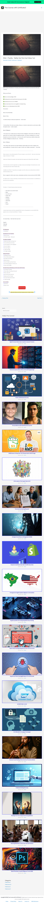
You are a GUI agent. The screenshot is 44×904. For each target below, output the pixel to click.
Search (3, 308)
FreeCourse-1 (14, 60)
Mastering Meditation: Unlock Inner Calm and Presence (22, 843)
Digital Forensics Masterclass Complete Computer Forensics (22, 342)
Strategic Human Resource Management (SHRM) (22, 537)
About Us (20, 901)
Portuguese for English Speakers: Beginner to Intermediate (22, 592)
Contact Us (27, 901)
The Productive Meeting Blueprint (22, 509)
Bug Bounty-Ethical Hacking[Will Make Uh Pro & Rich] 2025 (22, 676)
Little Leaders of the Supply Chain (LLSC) (22, 481)
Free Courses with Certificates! (15, 7)
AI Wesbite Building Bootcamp (22, 787)
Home (7, 901)
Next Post (40, 298)
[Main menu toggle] (41, 7)
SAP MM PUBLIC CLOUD (22, 704)
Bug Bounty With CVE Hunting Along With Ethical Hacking (22, 620)
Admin (25, 343)
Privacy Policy (13, 901)
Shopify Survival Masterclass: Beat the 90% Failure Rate (22, 564)
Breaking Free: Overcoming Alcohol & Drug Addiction (22, 815)
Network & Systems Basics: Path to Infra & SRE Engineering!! (22, 369)
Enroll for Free (22, 287)
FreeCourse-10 (8, 884)
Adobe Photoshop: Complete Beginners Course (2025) (22, 871)
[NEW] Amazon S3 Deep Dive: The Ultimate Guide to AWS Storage (22, 453)
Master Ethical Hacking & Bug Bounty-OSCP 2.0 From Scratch (22, 648)
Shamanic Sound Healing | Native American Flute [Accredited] (22, 759)
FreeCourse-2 (8, 886)
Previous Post (4, 298)
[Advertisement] (22, 20)
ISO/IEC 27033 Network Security (22, 397)
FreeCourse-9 (8, 889)
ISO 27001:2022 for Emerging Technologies (22, 732)
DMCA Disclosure (34, 901)
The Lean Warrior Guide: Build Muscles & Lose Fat (22, 425)
